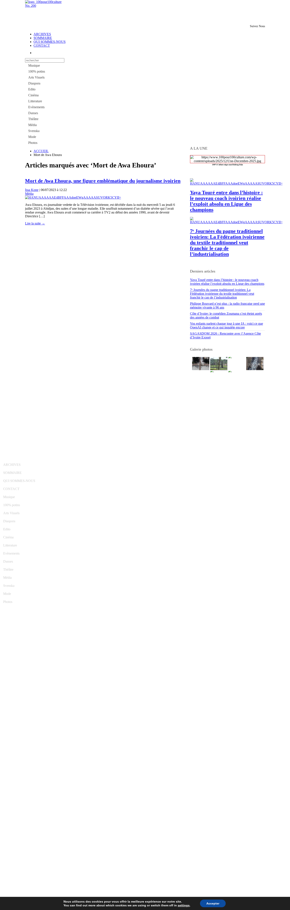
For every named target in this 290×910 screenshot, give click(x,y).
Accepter (212, 903)
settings (184, 905)
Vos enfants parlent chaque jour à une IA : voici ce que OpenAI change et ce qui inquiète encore (226, 325)
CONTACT (42, 45)
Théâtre (33, 119)
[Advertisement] (74, 14)
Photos (32, 143)
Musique (34, 65)
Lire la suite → (35, 223)
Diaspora (34, 83)
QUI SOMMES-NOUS (50, 42)
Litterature (35, 101)
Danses (33, 113)
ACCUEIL (41, 151)
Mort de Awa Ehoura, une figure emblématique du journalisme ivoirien (102, 181)
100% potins (36, 71)
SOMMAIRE (43, 38)
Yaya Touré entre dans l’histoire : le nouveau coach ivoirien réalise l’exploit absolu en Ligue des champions (226, 201)
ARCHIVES (42, 34)
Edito (31, 89)
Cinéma (33, 95)
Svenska (33, 131)
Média (32, 125)
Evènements (36, 107)
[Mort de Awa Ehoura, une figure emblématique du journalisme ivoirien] (73, 197)
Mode (32, 137)
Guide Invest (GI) (104, 459)
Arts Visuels (36, 77)
